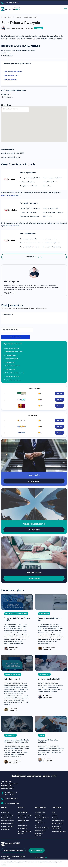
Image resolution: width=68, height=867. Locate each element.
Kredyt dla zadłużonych (12, 348)
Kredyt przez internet (11, 358)
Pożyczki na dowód (10, 355)
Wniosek (59, 393)
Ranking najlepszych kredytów (13, 850)
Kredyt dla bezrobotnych (12, 366)
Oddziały (39, 28)
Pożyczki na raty (10, 362)
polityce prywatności (57, 862)
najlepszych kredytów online (10, 195)
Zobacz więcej (34, 481)
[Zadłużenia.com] (10, 9)
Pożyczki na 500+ (10, 369)
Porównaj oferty (36, 850)
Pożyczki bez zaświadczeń (13, 380)
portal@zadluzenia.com (12, 803)
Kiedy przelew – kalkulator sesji (14, 373)
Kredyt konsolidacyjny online (13, 351)
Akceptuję (3, 864)
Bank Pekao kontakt (10, 80)
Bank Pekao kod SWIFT (11, 76)
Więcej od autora (9, 293)
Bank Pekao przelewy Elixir (13, 72)
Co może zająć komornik (12, 376)
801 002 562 (15, 2)
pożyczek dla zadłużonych (10, 226)
